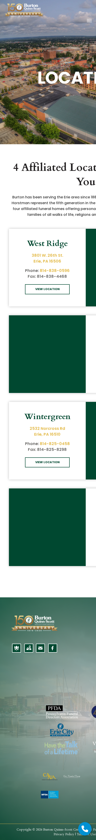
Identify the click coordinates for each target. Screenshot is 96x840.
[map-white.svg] (29, 650)
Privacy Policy (64, 834)
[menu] (89, 20)
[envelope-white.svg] (40, 650)
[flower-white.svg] (17, 650)
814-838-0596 (55, 270)
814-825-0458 (55, 443)
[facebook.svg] (52, 650)
